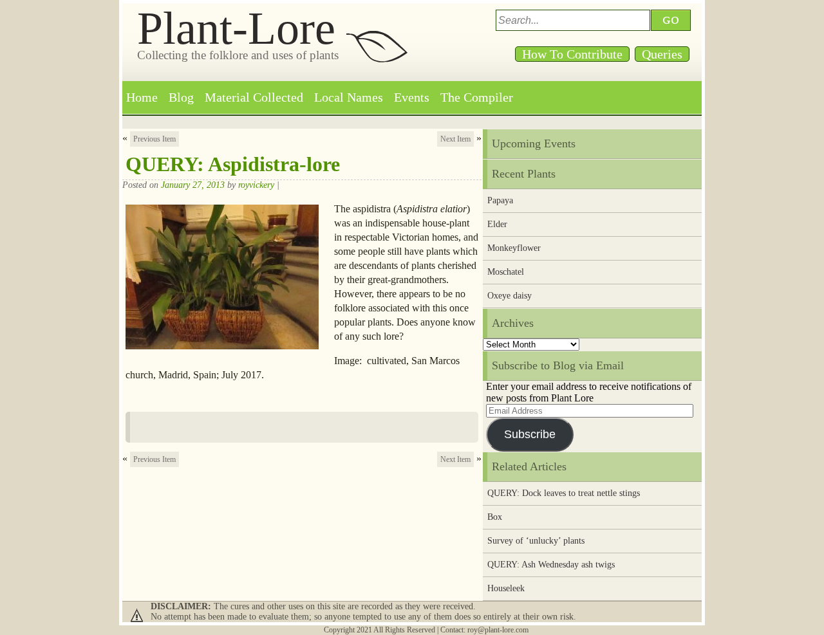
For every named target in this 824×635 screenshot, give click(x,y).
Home (142, 97)
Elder (497, 224)
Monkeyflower (514, 248)
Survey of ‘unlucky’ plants (536, 541)
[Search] (673, 20)
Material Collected (254, 97)
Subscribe (530, 434)
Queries (662, 54)
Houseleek (506, 588)
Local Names (348, 97)
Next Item (455, 138)
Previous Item (154, 138)
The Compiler (476, 97)
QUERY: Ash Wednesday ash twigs (551, 564)
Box (494, 517)
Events (411, 97)
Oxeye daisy (509, 295)
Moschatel (505, 272)
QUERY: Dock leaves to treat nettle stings (563, 493)
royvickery (256, 185)
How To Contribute (572, 54)
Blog (181, 97)
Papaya (500, 200)
